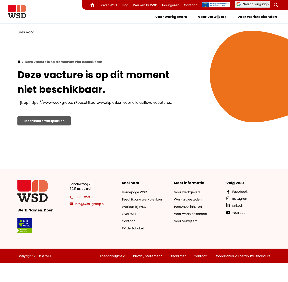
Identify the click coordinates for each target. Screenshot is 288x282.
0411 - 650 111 (84, 197)
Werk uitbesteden (188, 199)
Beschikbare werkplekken (44, 121)
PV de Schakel (133, 228)
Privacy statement (147, 256)
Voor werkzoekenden (257, 16)
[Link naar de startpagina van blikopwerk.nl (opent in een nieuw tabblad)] (24, 225)
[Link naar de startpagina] (17, 11)
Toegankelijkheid (112, 256)
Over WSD (109, 5)
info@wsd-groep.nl (89, 204)
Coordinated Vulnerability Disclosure (243, 256)
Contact (190, 5)
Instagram (240, 198)
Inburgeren (170, 5)
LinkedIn (238, 205)
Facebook (240, 191)
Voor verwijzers (212, 16)
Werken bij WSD (145, 5)
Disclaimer (178, 256)
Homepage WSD (134, 192)
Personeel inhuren (188, 206)
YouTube (238, 212)
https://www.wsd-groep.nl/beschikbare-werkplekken (75, 102)
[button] (276, 5)
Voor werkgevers (171, 16)
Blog (125, 5)
